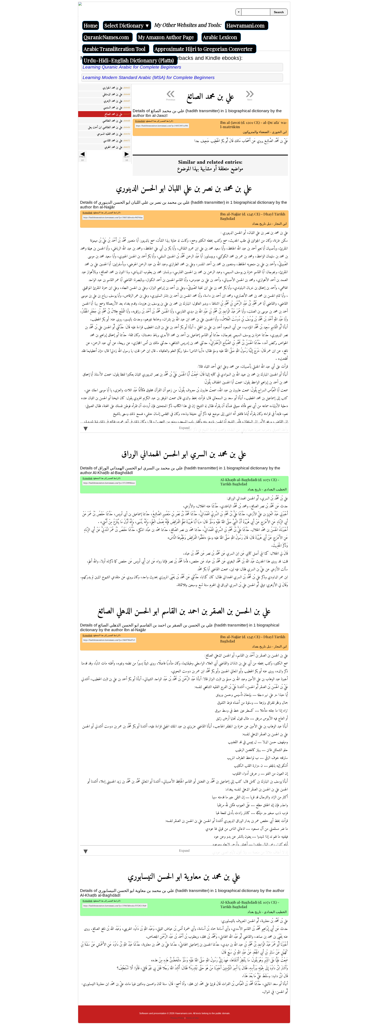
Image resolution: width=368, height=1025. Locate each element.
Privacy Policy (177, 1018)
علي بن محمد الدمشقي (116, 94)
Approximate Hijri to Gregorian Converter (204, 48)
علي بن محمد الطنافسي (116, 120)
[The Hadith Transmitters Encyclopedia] (80, 11)
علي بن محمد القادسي (116, 140)
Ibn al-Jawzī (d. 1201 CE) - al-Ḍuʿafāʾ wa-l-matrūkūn (253, 124)
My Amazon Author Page (166, 37)
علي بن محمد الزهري (117, 101)
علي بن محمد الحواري (116, 87)
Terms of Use (192, 1018)
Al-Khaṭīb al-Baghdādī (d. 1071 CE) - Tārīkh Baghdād (253, 482)
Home (91, 25)
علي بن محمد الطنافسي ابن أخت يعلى (109, 127)
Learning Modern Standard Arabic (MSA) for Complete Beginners (149, 77)
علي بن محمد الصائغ (117, 114)
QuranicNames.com (106, 37)
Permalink (140, 121)
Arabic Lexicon (220, 37)
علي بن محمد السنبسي (116, 107)
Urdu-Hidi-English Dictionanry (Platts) (129, 60)
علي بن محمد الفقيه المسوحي (113, 134)
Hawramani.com (245, 25)
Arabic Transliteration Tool (114, 48)
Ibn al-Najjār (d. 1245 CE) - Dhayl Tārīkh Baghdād (253, 216)
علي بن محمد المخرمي (117, 147)
